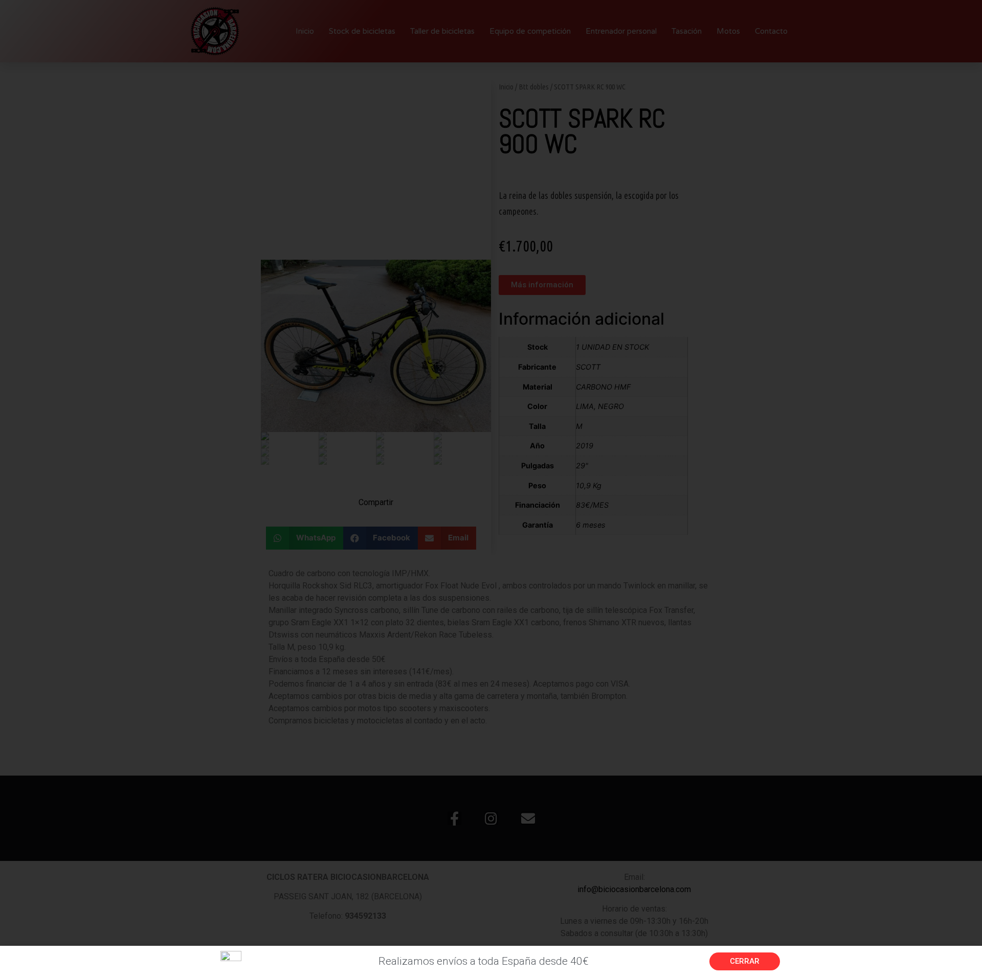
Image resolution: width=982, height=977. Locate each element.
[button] (744, 961)
